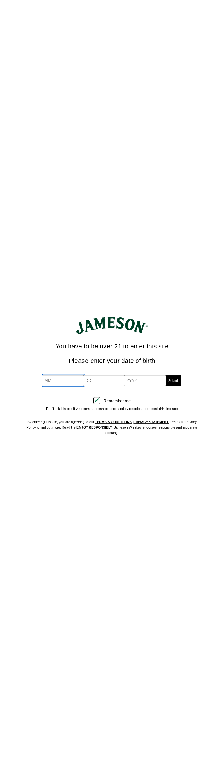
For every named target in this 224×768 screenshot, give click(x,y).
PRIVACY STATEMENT (151, 422)
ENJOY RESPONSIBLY (94, 427)
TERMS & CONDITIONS (113, 422)
